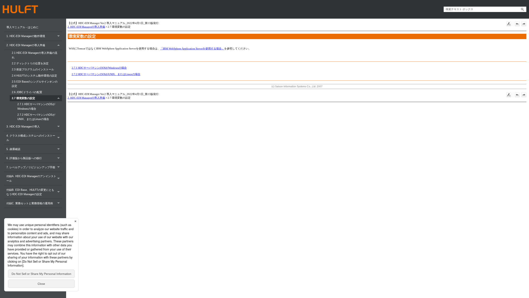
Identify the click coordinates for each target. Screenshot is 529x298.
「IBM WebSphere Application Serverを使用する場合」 (192, 48)
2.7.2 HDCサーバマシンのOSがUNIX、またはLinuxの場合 (36, 117)
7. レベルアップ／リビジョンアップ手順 (30, 167)
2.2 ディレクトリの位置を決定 (30, 63)
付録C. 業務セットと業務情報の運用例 (29, 203)
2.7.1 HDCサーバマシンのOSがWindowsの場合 (36, 106)
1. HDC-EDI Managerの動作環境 (25, 36)
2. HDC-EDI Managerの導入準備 (25, 45)
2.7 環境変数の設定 (23, 98)
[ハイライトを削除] (508, 23)
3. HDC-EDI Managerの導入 (23, 126)
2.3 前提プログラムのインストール (33, 69)
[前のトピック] (517, 23)
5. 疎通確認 (13, 149)
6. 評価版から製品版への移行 (24, 158)
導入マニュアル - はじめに (22, 27)
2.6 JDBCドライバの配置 (27, 92)
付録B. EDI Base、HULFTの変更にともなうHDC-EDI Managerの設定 (30, 192)
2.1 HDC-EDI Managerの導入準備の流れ (34, 55)
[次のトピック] (523, 23)
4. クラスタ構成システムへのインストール (30, 138)
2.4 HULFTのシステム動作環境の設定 (34, 75)
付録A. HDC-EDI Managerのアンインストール (31, 178)
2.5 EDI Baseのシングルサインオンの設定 (34, 84)
